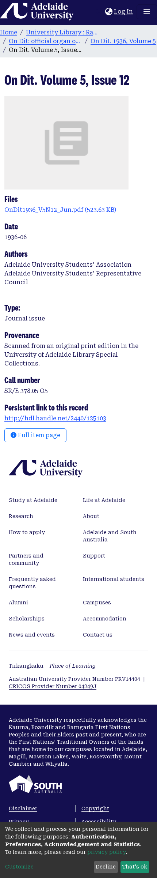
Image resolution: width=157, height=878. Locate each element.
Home (8, 32)
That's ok (134, 867)
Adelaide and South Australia (110, 536)
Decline (106, 867)
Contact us (97, 635)
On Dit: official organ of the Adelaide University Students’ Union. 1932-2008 (45, 41)
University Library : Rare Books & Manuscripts (62, 32)
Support (94, 556)
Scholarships (27, 619)
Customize (19, 867)
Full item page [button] (38, 435)
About (91, 516)
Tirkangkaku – (52, 666)
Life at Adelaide (104, 500)
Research (21, 516)
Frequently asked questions (32, 582)
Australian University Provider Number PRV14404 (74, 679)
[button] (108, 11)
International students (113, 579)
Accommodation (104, 619)
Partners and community (26, 559)
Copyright (95, 808)
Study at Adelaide (33, 500)
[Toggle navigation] (147, 11)
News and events (32, 635)
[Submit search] (99, 11)
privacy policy (106, 852)
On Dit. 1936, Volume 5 (123, 41)
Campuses (97, 602)
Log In (124, 11)
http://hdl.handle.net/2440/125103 (55, 418)
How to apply (27, 532)
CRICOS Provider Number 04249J (52, 686)
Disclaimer (23, 808)
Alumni (18, 602)
